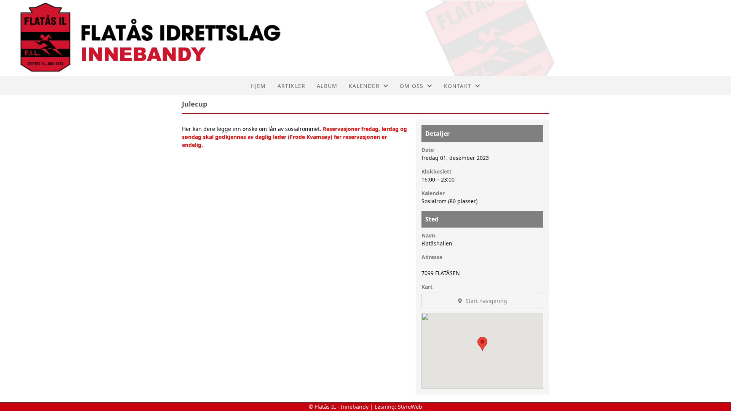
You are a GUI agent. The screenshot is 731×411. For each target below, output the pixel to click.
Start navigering (485, 300)
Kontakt (457, 85)
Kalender (364, 85)
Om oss (411, 85)
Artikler (292, 85)
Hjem (258, 85)
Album (327, 85)
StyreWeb (410, 406)
